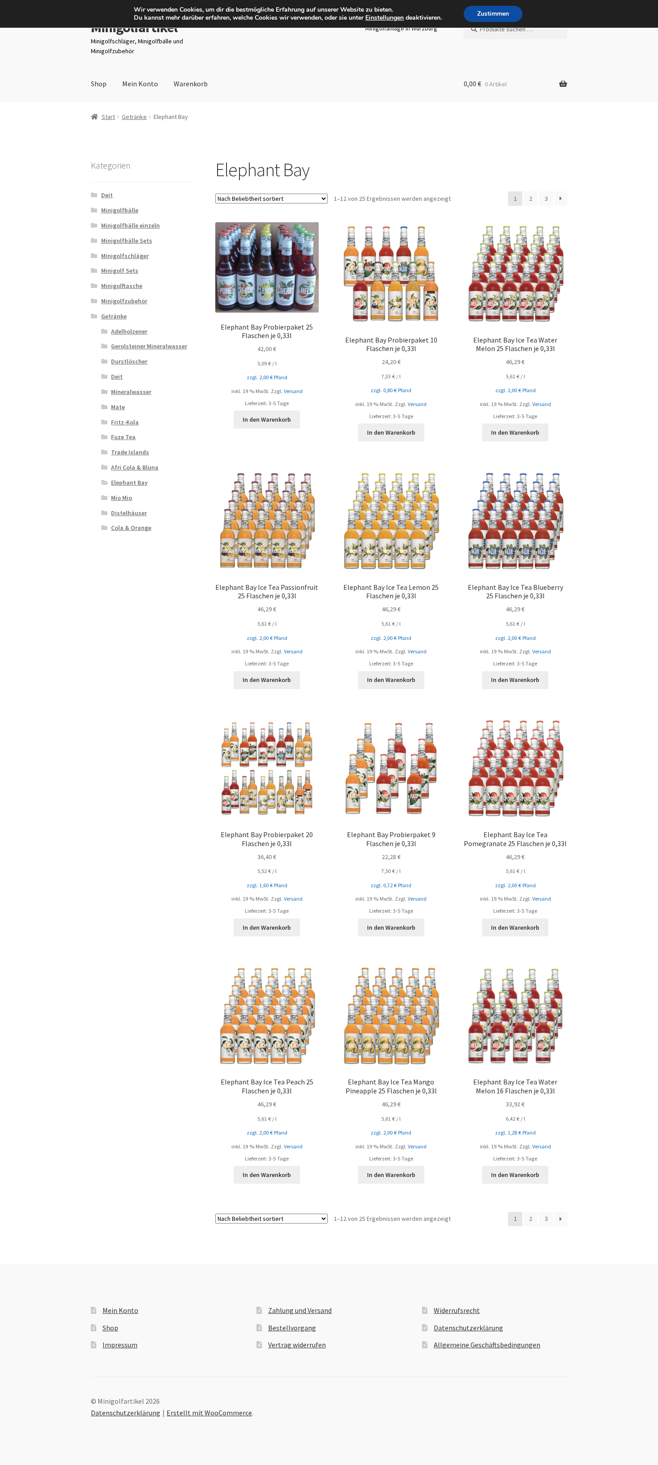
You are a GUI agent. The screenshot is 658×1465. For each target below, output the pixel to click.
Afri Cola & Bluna (134, 467)
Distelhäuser (129, 513)
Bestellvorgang (292, 1327)
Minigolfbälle (119, 210)
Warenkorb (191, 83)
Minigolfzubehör (124, 301)
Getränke (134, 117)
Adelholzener (129, 331)
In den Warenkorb (267, 419)
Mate (118, 407)
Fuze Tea (123, 437)
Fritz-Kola (125, 422)
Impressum (120, 1344)
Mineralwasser (131, 392)
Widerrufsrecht (457, 1310)
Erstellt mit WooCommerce (209, 1412)
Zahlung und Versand (300, 1310)
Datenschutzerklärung (468, 1327)
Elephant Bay (129, 482)
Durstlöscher (129, 361)
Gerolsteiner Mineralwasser (149, 346)
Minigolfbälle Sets (126, 241)
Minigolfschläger (125, 256)
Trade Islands (130, 452)
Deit (107, 195)
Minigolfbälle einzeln (130, 225)
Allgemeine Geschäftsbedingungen (487, 1344)
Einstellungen (384, 18)
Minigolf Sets (119, 271)
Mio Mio (121, 498)
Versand (293, 391)
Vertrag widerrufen (297, 1344)
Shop (99, 83)
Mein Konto (140, 83)
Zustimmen (493, 13)
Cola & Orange (131, 528)
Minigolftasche (121, 286)
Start (108, 117)
